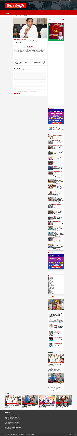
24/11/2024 (54, 159)
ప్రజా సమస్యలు (21, 39)
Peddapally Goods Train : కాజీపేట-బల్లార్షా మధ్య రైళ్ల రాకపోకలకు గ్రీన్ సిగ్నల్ (57, 218)
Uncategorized (50, 277)
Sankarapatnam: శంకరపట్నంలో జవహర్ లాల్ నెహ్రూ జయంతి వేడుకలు (58, 228)
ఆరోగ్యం (49, 279)
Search (63, 19)
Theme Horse (22, 434)
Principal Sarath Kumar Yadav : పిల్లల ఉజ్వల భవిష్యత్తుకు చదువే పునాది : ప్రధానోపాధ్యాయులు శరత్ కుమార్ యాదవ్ (58, 240)
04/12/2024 (54, 149)
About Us (69, 0)
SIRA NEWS (58, 149)
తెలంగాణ (18, 39)
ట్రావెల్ (49, 283)
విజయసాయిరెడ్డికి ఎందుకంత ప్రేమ (58, 334)
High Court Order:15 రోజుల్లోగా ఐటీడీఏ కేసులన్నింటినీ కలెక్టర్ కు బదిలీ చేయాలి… (58, 152)
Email (15, 84)
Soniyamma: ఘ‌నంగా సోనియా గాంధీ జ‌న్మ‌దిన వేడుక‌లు (58, 137)
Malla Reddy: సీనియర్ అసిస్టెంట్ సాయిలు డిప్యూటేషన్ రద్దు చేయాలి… (58, 142)
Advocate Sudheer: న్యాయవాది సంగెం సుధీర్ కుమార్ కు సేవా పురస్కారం (58, 157)
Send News (7, 13)
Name (15, 80)
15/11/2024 (54, 170)
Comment (15, 71)
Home (71, 0)
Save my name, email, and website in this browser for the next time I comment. (25, 91)
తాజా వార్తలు (15, 39)
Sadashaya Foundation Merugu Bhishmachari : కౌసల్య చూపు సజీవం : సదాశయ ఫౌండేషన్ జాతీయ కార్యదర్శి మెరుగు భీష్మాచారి (21, 62)
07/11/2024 (57, 407)
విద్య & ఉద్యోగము (55, 166)
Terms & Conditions (61, 0)
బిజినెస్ (49, 290)
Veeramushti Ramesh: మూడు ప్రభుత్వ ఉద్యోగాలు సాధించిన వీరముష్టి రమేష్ (58, 193)
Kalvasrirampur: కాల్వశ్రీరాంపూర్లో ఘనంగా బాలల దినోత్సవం (58, 207)
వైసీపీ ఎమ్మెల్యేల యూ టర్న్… (58, 339)
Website (15, 87)
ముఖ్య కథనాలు (50, 291)
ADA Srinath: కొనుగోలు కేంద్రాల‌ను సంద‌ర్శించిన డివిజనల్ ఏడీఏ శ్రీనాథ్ (58, 181)
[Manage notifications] (75, 434)
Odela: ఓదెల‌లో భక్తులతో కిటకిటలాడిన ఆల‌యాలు (57, 162)
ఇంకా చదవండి (7, 393)
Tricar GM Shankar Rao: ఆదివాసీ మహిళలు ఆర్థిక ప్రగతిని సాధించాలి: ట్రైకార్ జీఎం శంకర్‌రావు (58, 247)
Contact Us (65, 0)
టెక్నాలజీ (49, 282)
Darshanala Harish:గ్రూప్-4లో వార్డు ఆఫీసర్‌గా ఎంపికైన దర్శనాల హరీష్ (58, 168)
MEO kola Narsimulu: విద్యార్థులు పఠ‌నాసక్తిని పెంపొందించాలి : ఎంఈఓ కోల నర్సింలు (63, 406)
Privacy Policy (15, 434)
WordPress (32, 434)
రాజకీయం (59, 140)
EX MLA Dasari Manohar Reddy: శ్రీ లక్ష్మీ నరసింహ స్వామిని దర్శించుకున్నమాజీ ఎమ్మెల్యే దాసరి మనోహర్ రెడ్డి (58, 187)
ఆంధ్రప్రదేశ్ (49, 278)
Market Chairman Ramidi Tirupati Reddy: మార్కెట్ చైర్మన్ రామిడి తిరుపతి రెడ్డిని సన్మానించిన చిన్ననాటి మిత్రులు (38, 62)
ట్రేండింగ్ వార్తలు (57, 135)
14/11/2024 (54, 214)
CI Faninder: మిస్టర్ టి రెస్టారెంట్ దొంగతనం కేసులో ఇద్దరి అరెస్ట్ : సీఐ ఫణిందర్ (58, 234)
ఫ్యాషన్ (49, 289)
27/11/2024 (54, 154)
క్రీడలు (49, 280)
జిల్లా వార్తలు (54, 135)
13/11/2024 (54, 249)
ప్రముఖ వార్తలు (24, 39)
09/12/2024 (49, 366)
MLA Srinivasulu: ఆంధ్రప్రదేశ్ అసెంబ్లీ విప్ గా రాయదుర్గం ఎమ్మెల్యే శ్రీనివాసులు (58, 327)
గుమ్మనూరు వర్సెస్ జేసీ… (57, 345)
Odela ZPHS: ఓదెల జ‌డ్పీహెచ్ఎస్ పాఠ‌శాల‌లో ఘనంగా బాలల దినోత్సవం (58, 212)
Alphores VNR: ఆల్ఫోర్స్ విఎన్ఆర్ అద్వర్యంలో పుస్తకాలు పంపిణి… (58, 147)
